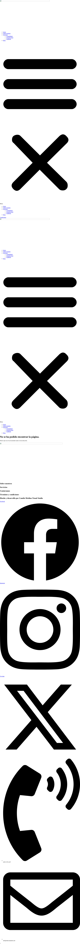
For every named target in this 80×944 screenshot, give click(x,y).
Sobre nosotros (6, 33)
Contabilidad (9, 36)
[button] (40, 123)
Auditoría (8, 39)
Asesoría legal (9, 37)
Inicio (4, 32)
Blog (4, 40)
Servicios (5, 35)
